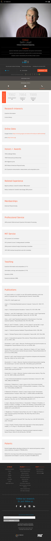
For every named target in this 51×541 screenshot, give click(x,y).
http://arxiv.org (11, 137)
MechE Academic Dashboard (25, 469)
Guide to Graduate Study (25, 488)
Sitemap (9, 475)
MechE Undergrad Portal (25, 471)
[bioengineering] (37, 74)
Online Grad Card (25, 479)
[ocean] (35, 74)
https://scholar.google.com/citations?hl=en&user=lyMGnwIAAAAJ (29, 133)
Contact (9, 471)
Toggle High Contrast (10, 483)
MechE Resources (40, 471)
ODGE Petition (25, 481)
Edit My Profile (40, 473)
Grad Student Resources (25, 477)
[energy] (32, 74)
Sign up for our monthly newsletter (26, 515)
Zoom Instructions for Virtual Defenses (25, 486)
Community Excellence (9, 469)
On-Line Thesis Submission (25, 483)
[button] (47, 2)
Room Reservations (40, 469)
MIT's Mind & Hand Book (25, 490)
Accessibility (9, 479)
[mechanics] (26, 74)
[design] (28, 74)
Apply (10, 473)
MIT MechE (6, 2)
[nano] (39, 74)
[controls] (30, 74)
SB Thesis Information (25, 475)
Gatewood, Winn (25, 83)
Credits (9, 481)
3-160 (24, 62)
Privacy (9, 477)
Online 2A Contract (25, 473)
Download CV (41, 70)
